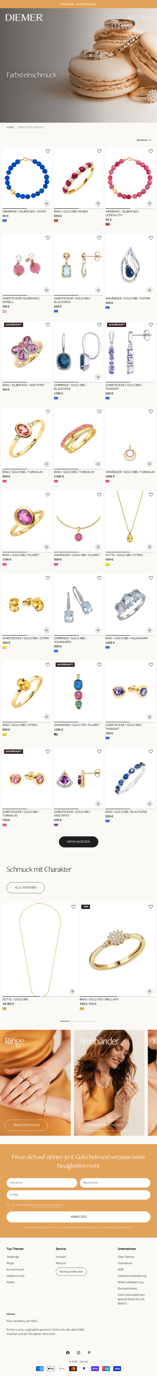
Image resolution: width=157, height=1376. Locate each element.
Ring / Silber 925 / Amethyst (23, 385)
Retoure (61, 1263)
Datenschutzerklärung (46, 1205)
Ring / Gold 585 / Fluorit (20, 555)
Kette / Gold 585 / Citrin (123, 555)
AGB (120, 1269)
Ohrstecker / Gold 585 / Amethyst (72, 814)
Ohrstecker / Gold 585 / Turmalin (20, 814)
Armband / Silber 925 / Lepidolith (122, 213)
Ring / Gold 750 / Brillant (99, 999)
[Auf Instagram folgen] (78, 1353)
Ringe (10, 1263)
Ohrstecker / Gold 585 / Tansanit (123, 387)
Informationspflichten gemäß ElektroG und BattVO (131, 1299)
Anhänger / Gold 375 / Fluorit (77, 725)
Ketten (11, 1282)
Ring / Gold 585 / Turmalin (22, 472)
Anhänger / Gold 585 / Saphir (127, 298)
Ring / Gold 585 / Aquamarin (126, 638)
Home (10, 127)
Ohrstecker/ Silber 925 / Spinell (21, 300)
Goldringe (13, 1257)
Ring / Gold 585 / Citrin (19, 725)
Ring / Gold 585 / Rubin (71, 211)
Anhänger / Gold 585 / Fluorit (77, 555)
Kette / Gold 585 (15, 999)
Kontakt (61, 1257)
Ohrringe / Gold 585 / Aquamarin (70, 640)
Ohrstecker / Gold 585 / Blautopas (72, 300)
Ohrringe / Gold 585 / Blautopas (70, 387)
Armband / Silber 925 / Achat (24, 211)
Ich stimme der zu (38, 1205)
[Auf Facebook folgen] (68, 1353)
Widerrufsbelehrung (130, 1282)
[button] (130, 17)
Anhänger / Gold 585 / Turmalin (130, 472)
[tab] (39, 869)
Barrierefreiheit (127, 1288)
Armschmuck (15, 1269)
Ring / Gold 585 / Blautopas (126, 812)
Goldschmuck (16, 1276)
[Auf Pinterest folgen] (89, 1353)
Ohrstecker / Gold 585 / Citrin (25, 638)
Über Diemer (126, 1257)
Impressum (125, 1263)
